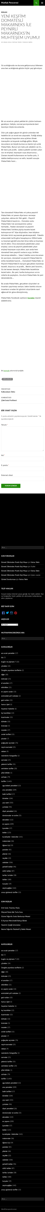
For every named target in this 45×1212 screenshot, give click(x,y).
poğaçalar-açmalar (8, 743)
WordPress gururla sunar (9, 1209)
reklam (4, 12)
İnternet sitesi (7, 475)
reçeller (5, 858)
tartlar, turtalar (7, 875)
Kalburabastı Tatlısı (8, 390)
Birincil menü (42, 3)
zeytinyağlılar (7, 888)
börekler (5, 798)
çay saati (5, 803)
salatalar (5, 862)
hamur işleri (5, 704)
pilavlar (5, 854)
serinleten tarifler (7, 768)
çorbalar (5, 807)
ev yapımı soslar (7, 692)
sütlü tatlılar (6, 871)
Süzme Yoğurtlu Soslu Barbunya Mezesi (15, 916)
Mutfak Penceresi (9, 3)
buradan (31, 298)
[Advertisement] (22, 95)
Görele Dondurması (8, 579)
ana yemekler (7, 790)
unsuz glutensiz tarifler (9, 892)
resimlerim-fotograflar (9, 756)
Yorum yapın (27, 42)
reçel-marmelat (6, 747)
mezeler (4, 730)
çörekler (4, 666)
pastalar (5, 850)
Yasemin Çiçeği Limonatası (10, 925)
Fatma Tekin (16, 42)
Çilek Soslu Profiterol (9, 399)
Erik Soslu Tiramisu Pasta (10, 908)
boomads (6, 370)
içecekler (5, 828)
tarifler (3, 781)
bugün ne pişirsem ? (8, 662)
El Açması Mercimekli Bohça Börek (14, 921)
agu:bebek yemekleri (9, 786)
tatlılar (4, 880)
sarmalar (4, 760)
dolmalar (4, 679)
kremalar (4, 726)
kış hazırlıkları (6, 713)
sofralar (4, 777)
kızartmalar (5, 717)
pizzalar (4, 739)
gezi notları (5, 700)
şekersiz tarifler (6, 764)
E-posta (5, 465)
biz (2, 657)
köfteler (4, 722)
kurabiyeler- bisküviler (10, 837)
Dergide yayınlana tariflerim (11, 670)
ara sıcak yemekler (8, 653)
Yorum (4, 425)
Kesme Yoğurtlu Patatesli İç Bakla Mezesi (16, 929)
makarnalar (6, 841)
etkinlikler (4, 687)
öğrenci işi (6, 845)
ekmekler (5, 820)
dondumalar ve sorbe (10, 815)
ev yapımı (5, 824)
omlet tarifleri (6, 734)
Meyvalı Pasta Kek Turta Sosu (12, 912)
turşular (5, 884)
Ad (3, 455)
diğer (3, 675)
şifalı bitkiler (5, 773)
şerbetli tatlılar (7, 867)
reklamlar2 (7, 379)
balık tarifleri (6, 794)
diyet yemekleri (7, 811)
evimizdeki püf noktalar (9, 696)
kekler (4, 833)
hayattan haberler (7, 709)
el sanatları (5, 683)
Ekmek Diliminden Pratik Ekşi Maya (14, 562)
